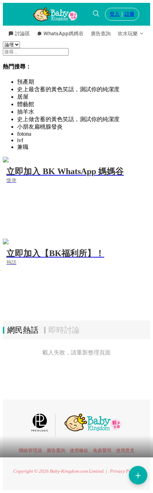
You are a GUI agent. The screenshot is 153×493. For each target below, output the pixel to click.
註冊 (129, 14)
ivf (20, 140)
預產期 (25, 82)
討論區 (22, 33)
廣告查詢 (101, 33)
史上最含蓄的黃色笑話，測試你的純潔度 (68, 89)
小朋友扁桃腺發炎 (40, 127)
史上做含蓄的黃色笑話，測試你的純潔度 (68, 119)
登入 (115, 14)
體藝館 (25, 104)
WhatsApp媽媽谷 (63, 33)
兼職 (22, 147)
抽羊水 (25, 112)
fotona (24, 134)
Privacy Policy (124, 471)
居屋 (22, 97)
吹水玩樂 (128, 33)
